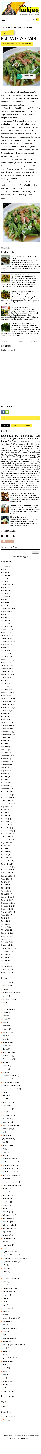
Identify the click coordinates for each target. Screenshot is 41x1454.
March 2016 (5, 786)
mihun (5, 1265)
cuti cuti (34, 479)
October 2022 (6, 638)
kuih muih (27, 441)
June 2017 (4, 744)
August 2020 (5, 711)
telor (26, 459)
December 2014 (6, 831)
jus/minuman (6, 473)
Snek (3, 461)
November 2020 (6, 702)
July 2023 (4, 614)
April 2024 (4, 605)
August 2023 (5, 611)
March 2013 (5, 894)
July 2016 (4, 774)
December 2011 (6, 939)
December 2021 (6, 665)
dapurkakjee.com (19, 1435)
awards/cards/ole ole (9, 477)
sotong (20, 470)
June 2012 (4, 921)
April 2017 (4, 750)
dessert (5, 1069)
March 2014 (5, 858)
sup (35, 466)
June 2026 (4, 572)
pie (15, 473)
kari (34, 461)
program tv (6, 459)
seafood (4, 470)
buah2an (29, 470)
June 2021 (4, 680)
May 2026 (4, 575)
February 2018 (6, 729)
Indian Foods (29, 475)
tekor (4, 1375)
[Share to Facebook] (9, 248)
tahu (2, 481)
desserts (6, 1072)
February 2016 (6, 789)
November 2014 (6, 834)
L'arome (23, 468)
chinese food (22, 444)
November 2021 (6, 668)
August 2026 (5, 566)
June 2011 (4, 957)
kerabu (3, 487)
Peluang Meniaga (13, 487)
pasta (4, 1285)
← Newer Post (7, 341)
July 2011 (4, 954)
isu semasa (27, 435)
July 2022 (4, 647)
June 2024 (4, 602)
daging (37, 444)
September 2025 (7, 584)
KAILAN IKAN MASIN (18, 38)
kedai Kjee (33, 464)
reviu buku (29, 487)
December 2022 (6, 635)
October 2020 (6, 705)
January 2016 (5, 792)
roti (34, 459)
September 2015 (6, 804)
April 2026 (4, 578)
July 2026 (4, 569)
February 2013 (6, 897)
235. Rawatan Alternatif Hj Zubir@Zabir (24, 505)
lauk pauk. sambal (9, 1228)
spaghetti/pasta (26, 473)
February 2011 (6, 969)
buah (24, 489)
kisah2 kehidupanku (9, 1172)
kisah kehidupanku (9, 1159)
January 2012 (5, 936)
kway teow (6, 1202)
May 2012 (4, 924)
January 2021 (5, 696)
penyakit (35, 483)
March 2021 (5, 690)
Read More (29, 286)
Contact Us (28, 1438)
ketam (11, 483)
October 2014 (6, 837)
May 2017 (4, 747)
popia (8, 489)
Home (4, 27)
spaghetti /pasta (9, 1358)
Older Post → (34, 341)
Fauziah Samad (9, 43)
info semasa (7, 1119)
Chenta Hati (5, 485)
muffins (14, 485)
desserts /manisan (9, 1076)
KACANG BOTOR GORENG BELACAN (24, 323)
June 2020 (4, 717)
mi (3, 1248)
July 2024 (4, 599)
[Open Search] (37, 19)
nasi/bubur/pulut (32, 450)
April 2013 (4, 891)
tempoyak (4, 479)
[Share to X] (6, 248)
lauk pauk (7, 435)
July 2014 (4, 846)
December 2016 (6, 762)
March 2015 (5, 822)
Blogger (24, 557)
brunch (12, 468)
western (5, 1388)
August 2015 (5, 807)
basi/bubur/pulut (9, 999)
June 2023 (4, 617)
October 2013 (6, 873)
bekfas (37, 473)
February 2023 (6, 629)
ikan (7, 446)
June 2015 (4, 813)
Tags (14, 425)
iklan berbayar (8, 1102)
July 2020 (4, 714)
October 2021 (6, 672)
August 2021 (5, 677)
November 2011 (6, 942)
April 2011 (4, 963)
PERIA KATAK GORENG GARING (22, 291)
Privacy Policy (20, 1438)
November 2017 (6, 735)
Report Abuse (8, 1396)
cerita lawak (7, 1042)
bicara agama (6, 463)
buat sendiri (19, 481)
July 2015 (4, 810)
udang (17, 459)
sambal (24, 453)
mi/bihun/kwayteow (10, 1252)
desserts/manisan (9, 450)
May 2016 (4, 780)
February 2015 (6, 825)
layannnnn (20, 463)
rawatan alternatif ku (19, 479)
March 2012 (5, 930)
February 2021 (6, 692)
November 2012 (6, 906)
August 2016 (5, 771)
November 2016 (6, 765)
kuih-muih (6, 1198)
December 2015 (6, 795)
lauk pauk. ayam (8, 1222)
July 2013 (4, 882)
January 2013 (5, 900)
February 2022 (6, 660)
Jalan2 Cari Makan (23, 446)
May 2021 (4, 684)
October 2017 (6, 738)
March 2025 (5, 593)
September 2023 (7, 608)
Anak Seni (6, 438)
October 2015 (6, 801)
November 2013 (6, 870)
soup (36, 487)
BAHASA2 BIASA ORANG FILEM (22, 493)
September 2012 (6, 912)
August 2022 (5, 644)
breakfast (36, 453)
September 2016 (7, 768)
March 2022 (5, 656)
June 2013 (4, 885)
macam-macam (8, 1238)
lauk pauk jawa (7, 1215)
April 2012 (4, 927)
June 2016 (4, 777)
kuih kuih (6, 1192)
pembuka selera (25, 477)
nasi (4, 1275)
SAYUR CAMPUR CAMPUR (20, 275)
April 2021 (4, 687)
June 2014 (4, 849)
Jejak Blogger (29, 481)
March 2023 (5, 626)
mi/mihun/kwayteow (27, 455)
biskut (3, 468)
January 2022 (5, 662)
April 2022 (4, 653)
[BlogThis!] (4, 248)
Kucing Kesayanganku (28, 472)
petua (17, 483)
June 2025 (4, 590)
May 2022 (4, 650)
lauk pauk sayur (8, 1218)
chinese (5, 1049)
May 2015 (4, 816)
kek (4, 1149)
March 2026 (5, 581)
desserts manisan (9, 1079)
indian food (7, 1105)
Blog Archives (25, 425)
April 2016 (4, 783)
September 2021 (6, 675)
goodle (7, 1420)
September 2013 (6, 876)
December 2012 (6, 903)
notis (7, 475)
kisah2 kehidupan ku (9, 1169)
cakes (38, 470)
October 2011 (5, 945)
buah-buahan (7, 1026)
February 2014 (6, 861)
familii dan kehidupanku (11, 1089)
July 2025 (4, 587)
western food (6, 466)
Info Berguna (11, 453)
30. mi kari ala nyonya (18, 517)
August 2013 (5, 879)
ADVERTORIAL (17, 489)
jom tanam (6, 1135)
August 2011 (5, 951)
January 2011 (5, 972)
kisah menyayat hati (22, 466)
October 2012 (6, 909)
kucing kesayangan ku (10, 1182)
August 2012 (5, 915)
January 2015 (5, 828)
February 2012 (6, 933)
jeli (22, 487)
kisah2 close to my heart (20, 440)
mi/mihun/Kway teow (10, 1255)
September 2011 (6, 948)
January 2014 (5, 864)
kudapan (33, 468)
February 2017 (6, 756)
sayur (12, 470)
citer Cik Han (26, 483)
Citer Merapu (7, 457)
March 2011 (5, 966)
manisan (6, 1242)
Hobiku (10, 481)
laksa (34, 489)
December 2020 (6, 699)
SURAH (3, 489)
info (16, 475)
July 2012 (4, 918)
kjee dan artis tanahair (19, 461)
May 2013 (4, 888)
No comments (26, 43)
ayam (16, 441)
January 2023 (5, 632)
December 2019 (6, 723)
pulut (4, 1315)
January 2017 (5, 759)
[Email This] (2, 248)
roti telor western (9, 1328)
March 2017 (5, 753)
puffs (35, 477)
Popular (5, 425)
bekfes (5, 1006)
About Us (12, 1438)
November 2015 (6, 798)
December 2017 (6, 732)
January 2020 (5, 720)
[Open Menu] (3, 19)
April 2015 (4, 819)
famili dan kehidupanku (26, 457)
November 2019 (6, 726)
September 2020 (7, 708)
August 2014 (5, 843)
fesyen (29, 489)
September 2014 (7, 840)
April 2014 (4, 855)
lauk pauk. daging (8, 1225)
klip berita (6, 1179)
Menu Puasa (10, 472)
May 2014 (4, 852)
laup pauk (6, 1232)
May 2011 (4, 960)
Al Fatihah (9, 455)
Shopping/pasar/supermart (28, 485)
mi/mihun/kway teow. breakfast (14, 1258)
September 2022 (7, 641)
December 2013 (6, 867)
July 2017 (4, 741)
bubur (5, 1036)
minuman (6, 1268)
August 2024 (5, 596)
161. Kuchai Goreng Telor (19, 307)
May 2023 (4, 620)
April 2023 (4, 623)
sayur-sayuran (12, 27)
